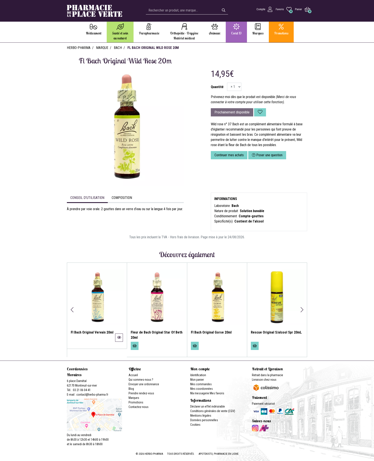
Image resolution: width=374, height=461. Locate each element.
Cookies (195, 424)
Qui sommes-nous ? (141, 379)
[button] (72, 309)
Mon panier (197, 379)
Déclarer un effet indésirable (207, 406)
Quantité (217, 87)
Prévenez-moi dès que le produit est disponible (243, 97)
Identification (198, 375)
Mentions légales (200, 415)
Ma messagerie (199, 393)
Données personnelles (204, 420)
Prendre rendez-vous (141, 393)
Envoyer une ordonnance (144, 384)
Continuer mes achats (229, 155)
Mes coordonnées (201, 388)
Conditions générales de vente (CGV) (212, 411)
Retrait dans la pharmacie (267, 375)
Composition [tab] (122, 198)
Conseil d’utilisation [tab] (87, 198)
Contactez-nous (138, 407)
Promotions (136, 402)
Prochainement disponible (232, 112)
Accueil (133, 375)
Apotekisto (218, 453)
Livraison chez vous (264, 379)
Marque (102, 48)
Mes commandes (201, 384)
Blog (131, 388)
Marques (134, 398)
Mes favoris (217, 393)
